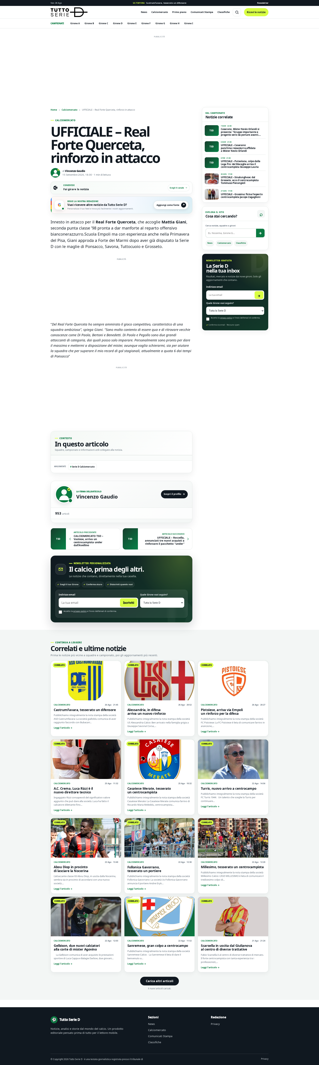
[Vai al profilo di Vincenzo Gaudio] (64, 494)
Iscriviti (128, 603)
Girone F (146, 23)
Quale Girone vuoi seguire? (154, 594)
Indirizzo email (67, 594)
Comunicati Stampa (202, 12)
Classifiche (223, 12)
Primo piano (179, 12)
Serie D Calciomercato (82, 466)
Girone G (160, 23)
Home (54, 109)
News (144, 12)
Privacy (215, 1024)
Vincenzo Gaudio (75, 171)
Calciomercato (159, 12)
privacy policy (80, 611)
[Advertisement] (159, 65)
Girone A (75, 23)
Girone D (118, 23)
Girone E (132, 23)
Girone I (188, 23)
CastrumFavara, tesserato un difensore (159, 2)
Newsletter (262, 2)
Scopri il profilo (174, 494)
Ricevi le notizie (256, 12)
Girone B (89, 23)
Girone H (174, 23)
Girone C (103, 23)
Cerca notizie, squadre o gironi (220, 225)
